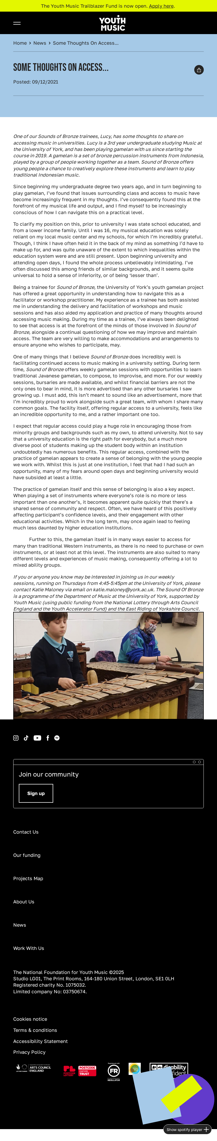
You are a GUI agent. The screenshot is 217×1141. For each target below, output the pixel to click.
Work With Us (28, 948)
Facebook (42, 735)
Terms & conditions (35, 1030)
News (39, 43)
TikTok (19, 735)
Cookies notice (30, 1019)
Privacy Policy (29, 1052)
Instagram (14, 735)
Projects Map (28, 878)
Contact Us (26, 832)
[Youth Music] (112, 23)
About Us (23, 901)
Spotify (49, 735)
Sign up (36, 793)
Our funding (26, 855)
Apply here (161, 6)
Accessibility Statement (40, 1041)
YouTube (29, 735)
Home (20, 43)
